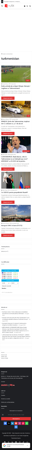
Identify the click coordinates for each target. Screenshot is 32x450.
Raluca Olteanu (5, 119)
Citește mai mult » (8, 98)
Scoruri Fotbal (4, 358)
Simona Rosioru (5, 223)
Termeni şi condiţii (5, 398)
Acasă (3, 54)
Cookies (3, 395)
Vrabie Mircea (5, 84)
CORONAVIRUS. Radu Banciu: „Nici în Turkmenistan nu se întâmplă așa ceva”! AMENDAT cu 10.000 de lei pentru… (14, 159)
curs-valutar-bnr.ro (8, 292)
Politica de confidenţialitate (7, 402)
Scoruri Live (4, 354)
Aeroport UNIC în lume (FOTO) (11, 225)
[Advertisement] (16, 30)
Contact (3, 381)
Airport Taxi (4, 356)
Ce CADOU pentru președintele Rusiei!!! (14, 192)
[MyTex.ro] (10, 6)
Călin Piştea (5, 154)
